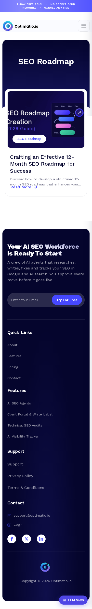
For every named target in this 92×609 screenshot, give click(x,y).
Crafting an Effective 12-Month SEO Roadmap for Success (42, 164)
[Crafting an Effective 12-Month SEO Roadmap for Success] (46, 119)
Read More (20, 187)
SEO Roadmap (46, 61)
